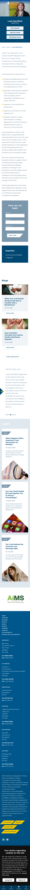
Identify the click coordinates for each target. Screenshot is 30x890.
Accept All (8, 880)
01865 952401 (8, 655)
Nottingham (6, 729)
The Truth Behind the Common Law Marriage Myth (14, 546)
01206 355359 (8, 721)
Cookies (17, 778)
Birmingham (6, 687)
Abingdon (5, 640)
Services (5, 617)
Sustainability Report (8, 789)
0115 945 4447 (8, 743)
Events (4, 626)
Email (7, 219)
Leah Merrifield (17, 47)
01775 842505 (8, 764)
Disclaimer (19, 782)
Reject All (22, 880)
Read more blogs (13, 356)
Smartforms (9, 827)
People (8, 47)
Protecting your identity (11, 634)
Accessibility (10, 778)
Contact (5, 630)
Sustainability (7, 632)
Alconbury (6, 663)
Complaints (5, 780)
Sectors (5, 620)
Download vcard (15, 37)
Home (3, 47)
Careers (5, 628)
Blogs (4, 624)
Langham (5, 706)
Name (8, 212)
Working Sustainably (13, 787)
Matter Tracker (10, 831)
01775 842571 (15, 28)
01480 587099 (8, 679)
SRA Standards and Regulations (11, 776)
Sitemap (12, 782)
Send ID (18, 822)
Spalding (5, 750)
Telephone (9, 226)
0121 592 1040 (8, 698)
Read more (10, 313)
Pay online (7, 822)
